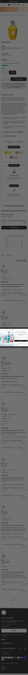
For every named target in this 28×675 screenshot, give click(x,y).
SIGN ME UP (21, 340)
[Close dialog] (27, 329)
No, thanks (21, 342)
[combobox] (15, 337)
